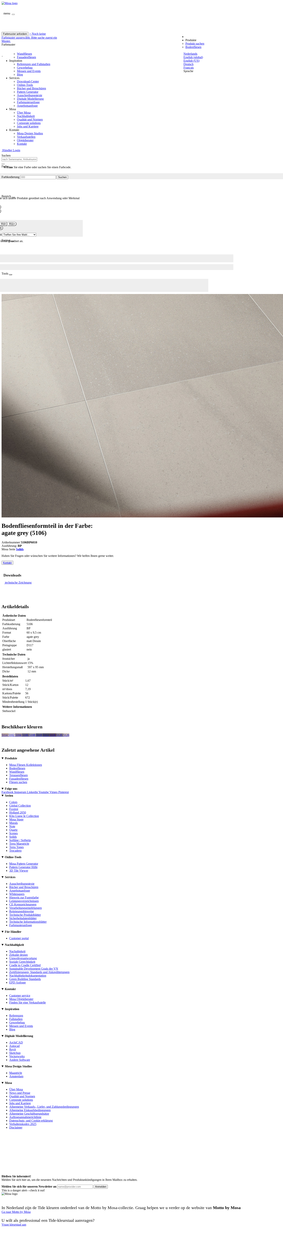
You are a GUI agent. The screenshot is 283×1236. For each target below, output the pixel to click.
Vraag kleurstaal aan (14, 1224)
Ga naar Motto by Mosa (16, 1212)
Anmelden (100, 1186)
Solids (20, 549)
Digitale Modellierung (30, 98)
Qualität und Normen (30, 119)
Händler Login (11, 150)
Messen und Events (29, 71)
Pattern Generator (27, 91)
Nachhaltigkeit (26, 116)
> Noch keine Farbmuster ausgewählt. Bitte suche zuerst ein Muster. (29, 37)
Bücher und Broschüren (31, 88)
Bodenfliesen (193, 47)
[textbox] (19, 159)
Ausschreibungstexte (29, 95)
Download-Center (28, 81)
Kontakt (22, 143)
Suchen (62, 177)
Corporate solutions (29, 123)
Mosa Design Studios (30, 133)
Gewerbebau (25, 67)
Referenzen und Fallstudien (33, 64)
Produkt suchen (194, 43)
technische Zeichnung (18, 582)
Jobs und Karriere (28, 126)
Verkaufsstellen (26, 136)
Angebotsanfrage (27, 105)
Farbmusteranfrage (28, 102)
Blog (20, 74)
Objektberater (25, 140)
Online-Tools (25, 85)
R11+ (12, 223)
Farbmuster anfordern (15, 33)
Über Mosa (24, 112)
